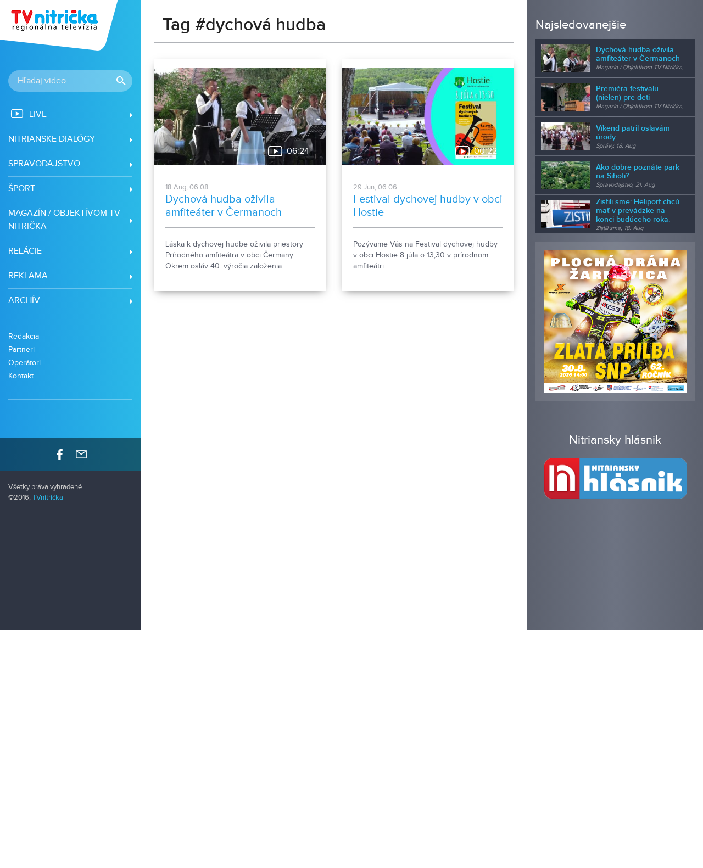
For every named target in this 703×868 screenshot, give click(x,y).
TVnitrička (47, 498)
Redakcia (23, 336)
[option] (615, 321)
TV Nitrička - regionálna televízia (60, 25)
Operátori (24, 362)
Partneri (21, 349)
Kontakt (21, 375)
